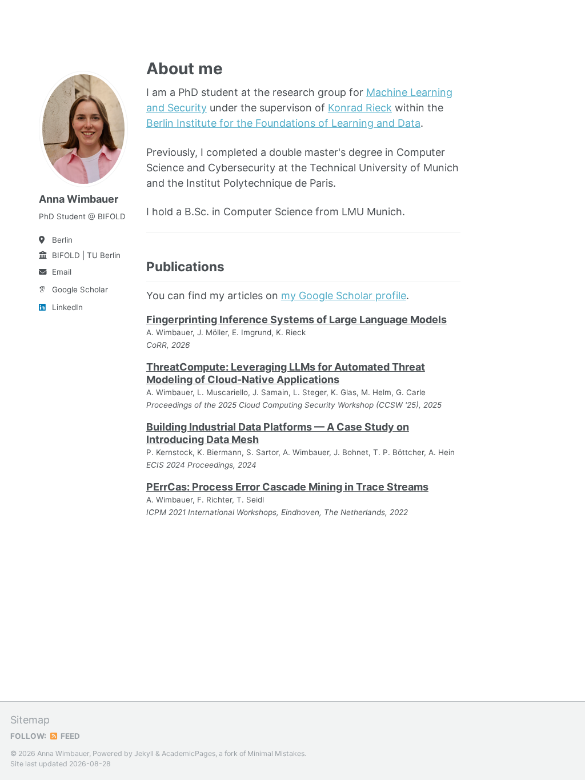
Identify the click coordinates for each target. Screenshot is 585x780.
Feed (69, 736)
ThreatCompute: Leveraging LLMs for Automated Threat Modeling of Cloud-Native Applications (285, 373)
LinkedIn (67, 307)
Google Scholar (80, 289)
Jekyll (144, 753)
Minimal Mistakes (275, 753)
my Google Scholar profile (343, 295)
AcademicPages (188, 753)
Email (61, 271)
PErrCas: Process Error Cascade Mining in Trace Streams (287, 487)
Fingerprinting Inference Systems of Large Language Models (296, 319)
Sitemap (30, 720)
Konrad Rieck (360, 108)
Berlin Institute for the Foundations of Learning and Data (283, 123)
